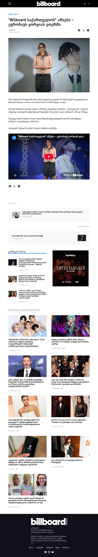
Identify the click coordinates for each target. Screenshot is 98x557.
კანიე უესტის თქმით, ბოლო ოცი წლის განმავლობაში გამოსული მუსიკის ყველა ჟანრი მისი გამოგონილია (52, 213)
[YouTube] (52, 552)
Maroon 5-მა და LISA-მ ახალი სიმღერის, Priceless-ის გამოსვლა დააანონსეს (68, 421)
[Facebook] (45, 552)
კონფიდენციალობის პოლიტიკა (43, 532)
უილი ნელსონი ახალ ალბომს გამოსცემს (27, 236)
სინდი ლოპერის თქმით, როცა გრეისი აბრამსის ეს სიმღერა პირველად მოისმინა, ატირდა (70, 341)
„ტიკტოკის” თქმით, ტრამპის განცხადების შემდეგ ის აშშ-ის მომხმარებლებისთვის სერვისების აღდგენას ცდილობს (26, 462)
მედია (16, 14)
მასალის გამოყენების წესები (42, 530)
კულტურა (39, 547)
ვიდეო (10, 14)
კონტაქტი (34, 528)
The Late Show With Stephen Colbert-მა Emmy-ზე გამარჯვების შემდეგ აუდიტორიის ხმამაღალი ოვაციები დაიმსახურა (70, 382)
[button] (9, 4)
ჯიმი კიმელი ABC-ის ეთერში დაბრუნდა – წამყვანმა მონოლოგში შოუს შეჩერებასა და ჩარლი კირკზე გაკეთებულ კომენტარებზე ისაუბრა (26, 383)
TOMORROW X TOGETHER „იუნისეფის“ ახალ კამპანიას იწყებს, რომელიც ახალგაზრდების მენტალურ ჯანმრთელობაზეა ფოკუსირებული (26, 342)
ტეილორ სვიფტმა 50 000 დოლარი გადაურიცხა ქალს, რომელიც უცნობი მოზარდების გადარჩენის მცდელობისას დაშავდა (32, 278)
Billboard (12, 30)
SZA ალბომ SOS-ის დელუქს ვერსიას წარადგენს (67, 461)
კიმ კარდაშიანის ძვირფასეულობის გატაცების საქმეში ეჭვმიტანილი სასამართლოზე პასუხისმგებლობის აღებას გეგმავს (24, 423)
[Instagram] (49, 552)
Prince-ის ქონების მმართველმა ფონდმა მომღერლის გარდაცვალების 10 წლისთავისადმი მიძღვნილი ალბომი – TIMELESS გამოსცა (32, 262)
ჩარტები (66, 547)
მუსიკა (31, 547)
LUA (30, 128)
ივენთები (49, 547)
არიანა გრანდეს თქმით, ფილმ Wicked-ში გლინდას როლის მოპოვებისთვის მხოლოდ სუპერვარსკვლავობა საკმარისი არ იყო (27, 500)
